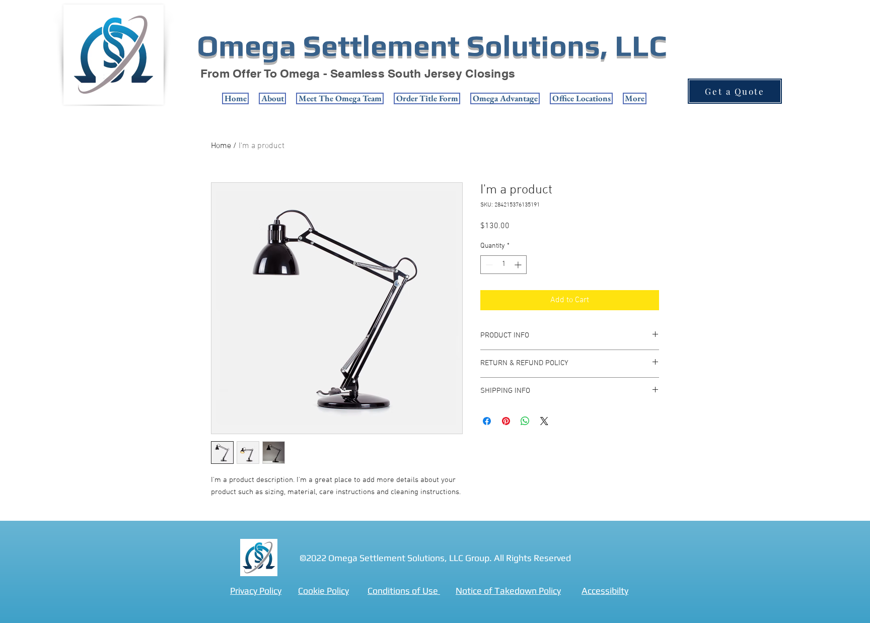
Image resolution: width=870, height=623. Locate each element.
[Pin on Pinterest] (506, 421)
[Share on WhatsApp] (525, 421)
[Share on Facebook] (487, 421)
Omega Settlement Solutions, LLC (432, 45)
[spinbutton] (503, 264)
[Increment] (519, 264)
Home (221, 146)
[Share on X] (544, 421)
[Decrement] (488, 264)
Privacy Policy (255, 590)
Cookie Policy (323, 590)
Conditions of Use (404, 590)
